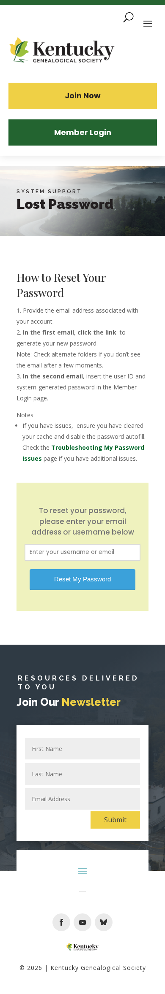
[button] (61, 922)
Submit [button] (115, 819)
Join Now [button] (83, 95)
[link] (62, 51)
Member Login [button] (82, 132)
